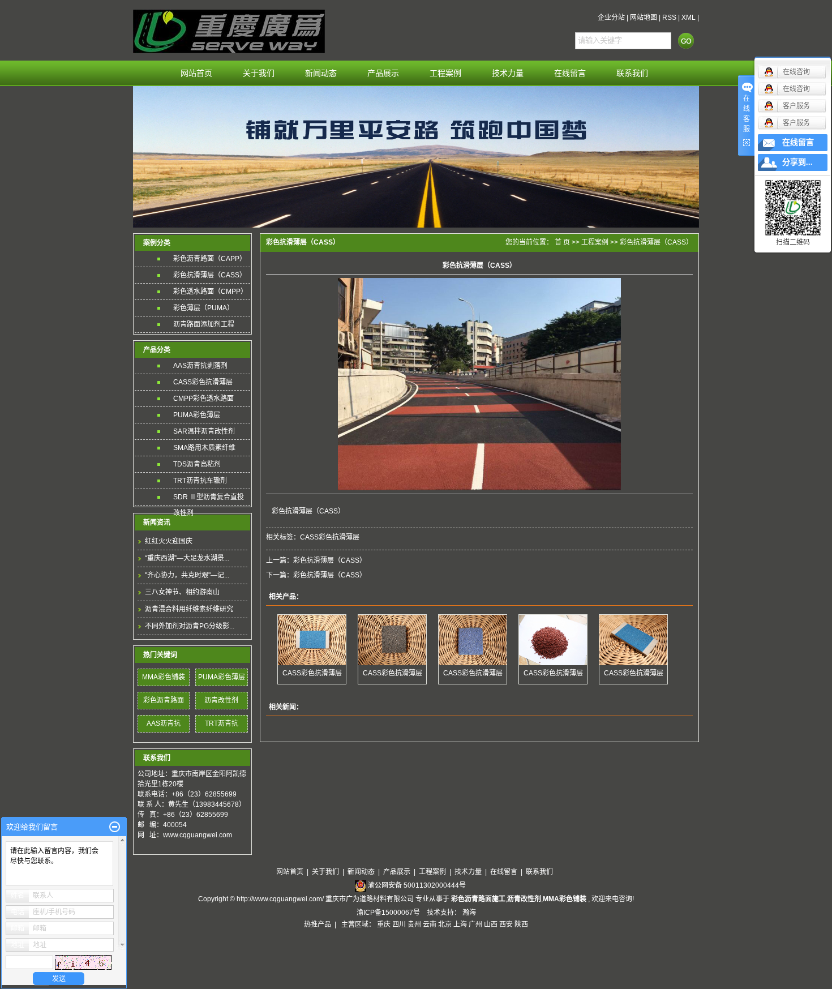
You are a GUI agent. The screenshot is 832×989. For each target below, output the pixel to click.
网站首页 (196, 73)
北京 (445, 924)
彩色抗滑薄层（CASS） (209, 275)
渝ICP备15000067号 (389, 913)
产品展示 (383, 73)
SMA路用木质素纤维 (204, 448)
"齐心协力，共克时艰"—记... (187, 575)
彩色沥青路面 (163, 700)
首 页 (562, 242)
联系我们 (632, 73)
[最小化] (114, 827)
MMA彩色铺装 (163, 677)
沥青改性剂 (221, 700)
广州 (475, 924)
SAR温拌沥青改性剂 (204, 431)
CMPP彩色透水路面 (203, 399)
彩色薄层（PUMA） (203, 308)
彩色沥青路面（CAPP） (209, 259)
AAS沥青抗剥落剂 (200, 366)
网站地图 (643, 18)
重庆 (384, 924)
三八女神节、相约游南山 (182, 592)
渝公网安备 (417, 885)
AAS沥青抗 (164, 723)
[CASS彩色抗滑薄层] (312, 640)
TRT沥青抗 (221, 723)
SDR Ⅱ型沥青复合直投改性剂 (208, 499)
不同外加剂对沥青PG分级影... (189, 626)
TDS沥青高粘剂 (197, 464)
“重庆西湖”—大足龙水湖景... (187, 558)
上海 (460, 924)
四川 (399, 924)
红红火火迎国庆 (168, 541)
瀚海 (469, 913)
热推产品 (317, 924)
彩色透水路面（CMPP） (210, 292)
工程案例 (445, 73)
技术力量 (508, 73)
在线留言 (570, 73)
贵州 (414, 924)
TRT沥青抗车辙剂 (200, 481)
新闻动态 (321, 73)
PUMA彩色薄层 (196, 415)
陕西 (521, 924)
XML (688, 18)
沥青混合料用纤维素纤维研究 (189, 609)
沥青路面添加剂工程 (203, 324)
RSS (669, 18)
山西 (491, 924)
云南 (429, 924)
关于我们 (259, 73)
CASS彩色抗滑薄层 (203, 382)
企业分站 (611, 18)
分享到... (797, 162)
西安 (506, 924)
